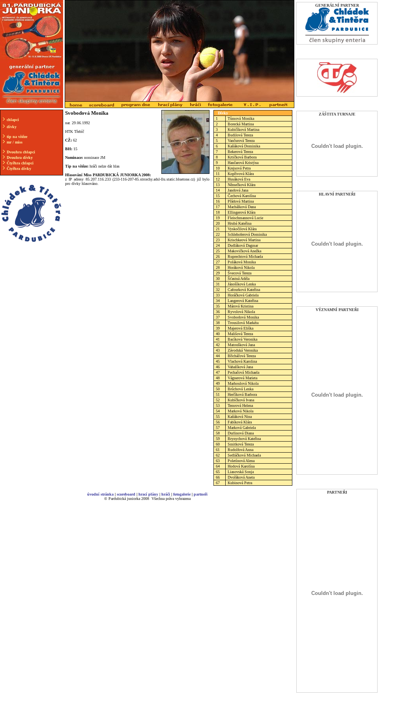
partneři (201, 494)
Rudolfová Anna (240, 449)
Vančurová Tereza (241, 140)
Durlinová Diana (241, 433)
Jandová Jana (238, 190)
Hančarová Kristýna (243, 162)
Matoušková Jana (241, 345)
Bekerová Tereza (240, 151)
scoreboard (126, 494)
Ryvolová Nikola (241, 311)
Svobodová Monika (243, 317)
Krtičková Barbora (242, 157)
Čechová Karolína (242, 196)
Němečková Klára (241, 185)
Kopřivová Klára (241, 174)
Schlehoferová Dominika (247, 234)
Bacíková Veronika (242, 339)
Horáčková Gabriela (243, 295)
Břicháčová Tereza (242, 356)
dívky (12, 127)
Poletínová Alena (241, 461)
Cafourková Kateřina (244, 289)
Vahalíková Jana (240, 367)
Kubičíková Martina (243, 129)
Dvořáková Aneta (241, 477)
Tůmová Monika (241, 118)
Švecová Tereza (239, 273)
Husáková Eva (239, 179)
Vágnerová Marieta (242, 378)
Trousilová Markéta (243, 323)
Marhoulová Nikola (243, 383)
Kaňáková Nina (240, 416)
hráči (165, 494)
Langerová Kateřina (243, 300)
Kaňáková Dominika (244, 146)
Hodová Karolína (241, 466)
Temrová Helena (240, 405)
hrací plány (148, 494)
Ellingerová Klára (241, 212)
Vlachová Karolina (242, 361)
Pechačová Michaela (243, 372)
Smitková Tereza (241, 444)
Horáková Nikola (241, 267)
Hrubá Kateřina (239, 223)
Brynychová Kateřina (244, 438)
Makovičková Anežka (244, 251)
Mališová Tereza (240, 334)
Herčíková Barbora (242, 394)
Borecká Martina (241, 124)
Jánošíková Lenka (242, 284)
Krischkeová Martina (244, 240)
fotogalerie (182, 494)
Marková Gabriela (242, 427)
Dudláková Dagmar (243, 245)
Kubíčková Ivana (241, 400)
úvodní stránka (100, 494)
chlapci (13, 119)
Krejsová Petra (239, 168)
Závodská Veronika (243, 350)
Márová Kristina (240, 306)
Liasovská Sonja (241, 472)
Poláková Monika (242, 262)
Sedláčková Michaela (244, 455)
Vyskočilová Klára (242, 229)
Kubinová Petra (240, 483)
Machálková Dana (242, 207)
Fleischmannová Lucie (245, 218)
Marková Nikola (240, 411)
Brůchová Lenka (240, 389)
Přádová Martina (241, 201)
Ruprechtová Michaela (245, 256)
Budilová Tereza (240, 135)
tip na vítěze (17, 136)
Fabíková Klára (240, 422)
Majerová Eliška (240, 328)
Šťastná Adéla (238, 278)
